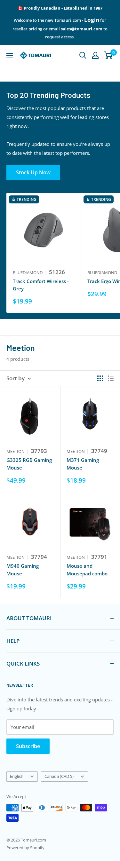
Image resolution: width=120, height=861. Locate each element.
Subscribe (28, 746)
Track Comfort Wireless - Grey (41, 285)
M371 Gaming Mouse (83, 463)
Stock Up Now (33, 172)
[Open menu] (9, 55)
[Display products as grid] (100, 378)
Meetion (15, 451)
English (16, 776)
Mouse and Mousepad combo (87, 569)
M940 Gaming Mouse (22, 569)
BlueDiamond (28, 272)
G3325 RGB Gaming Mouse (29, 463)
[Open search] (82, 55)
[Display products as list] (111, 378)
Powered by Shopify (25, 847)
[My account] (95, 55)
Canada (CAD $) (59, 776)
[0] (108, 55)
